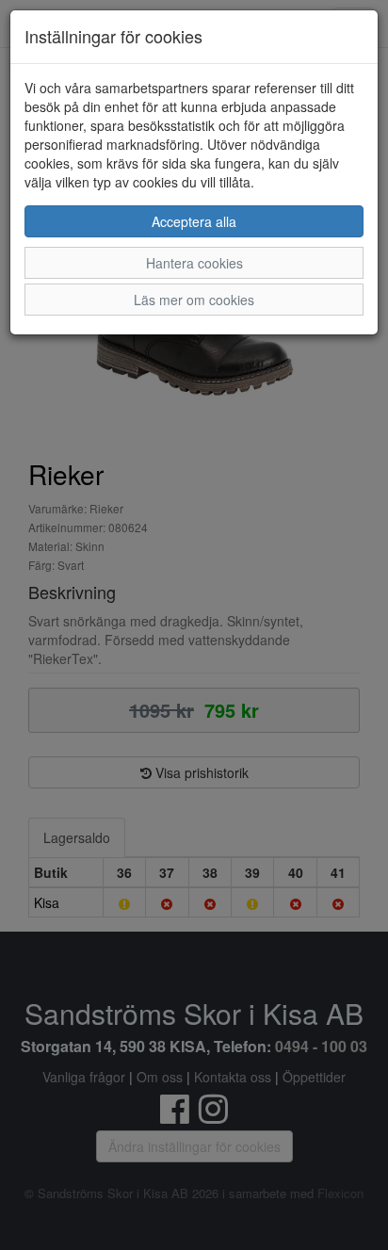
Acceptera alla (194, 221)
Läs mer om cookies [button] (194, 299)
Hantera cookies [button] (194, 262)
